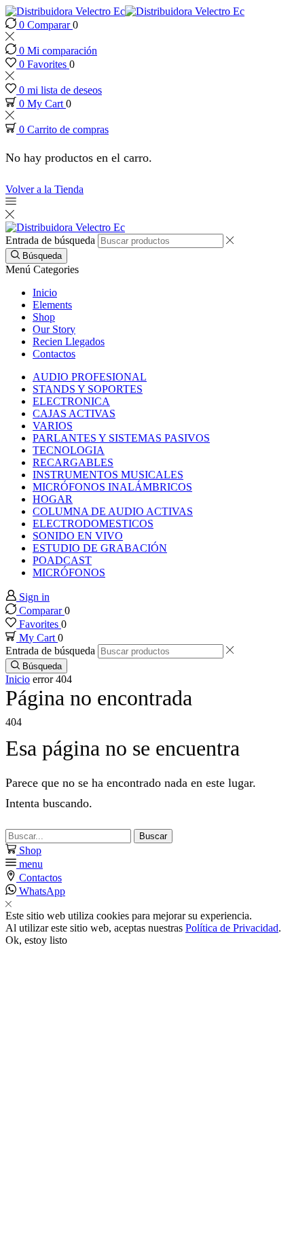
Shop (44, 317)
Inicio (45, 292)
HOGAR (53, 499)
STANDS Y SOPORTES (88, 389)
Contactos (54, 353)
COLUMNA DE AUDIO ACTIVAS (113, 511)
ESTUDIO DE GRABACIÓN (100, 548)
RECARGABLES (73, 462)
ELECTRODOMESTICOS (93, 523)
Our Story (54, 329)
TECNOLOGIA (69, 450)
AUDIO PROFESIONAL (90, 377)
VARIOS (53, 425)
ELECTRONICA (71, 401)
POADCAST (62, 560)
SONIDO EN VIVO (78, 536)
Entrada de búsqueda (50, 240)
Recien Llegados (69, 341)
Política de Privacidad (231, 928)
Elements (52, 305)
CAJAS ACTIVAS (74, 413)
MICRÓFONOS (69, 572)
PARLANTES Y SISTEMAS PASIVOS (121, 438)
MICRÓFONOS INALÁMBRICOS (112, 487)
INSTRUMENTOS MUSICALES (108, 474)
